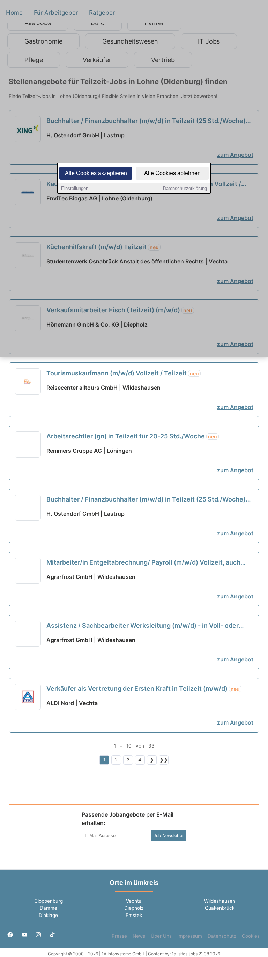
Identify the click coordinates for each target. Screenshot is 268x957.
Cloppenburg (48, 901)
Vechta (134, 901)
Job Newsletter (169, 835)
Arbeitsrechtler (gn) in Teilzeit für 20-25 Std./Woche (131, 436)
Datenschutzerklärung (185, 188)
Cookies (251, 936)
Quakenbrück (219, 908)
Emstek (134, 915)
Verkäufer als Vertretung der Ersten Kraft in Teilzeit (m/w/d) (143, 688)
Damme (48, 908)
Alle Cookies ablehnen (172, 173)
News (139, 936)
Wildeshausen (219, 901)
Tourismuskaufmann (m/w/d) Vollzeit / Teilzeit (122, 373)
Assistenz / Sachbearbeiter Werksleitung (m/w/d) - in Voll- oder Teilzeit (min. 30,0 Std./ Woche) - (142, 626)
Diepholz (133, 908)
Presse (119, 936)
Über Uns (161, 936)
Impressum (189, 936)
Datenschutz (222, 936)
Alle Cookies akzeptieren (96, 173)
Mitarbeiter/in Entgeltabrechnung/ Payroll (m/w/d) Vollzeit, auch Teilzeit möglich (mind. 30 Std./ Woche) (143, 563)
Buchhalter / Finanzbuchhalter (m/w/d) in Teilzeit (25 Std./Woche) (146, 500)
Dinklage (48, 915)
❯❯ (163, 760)
